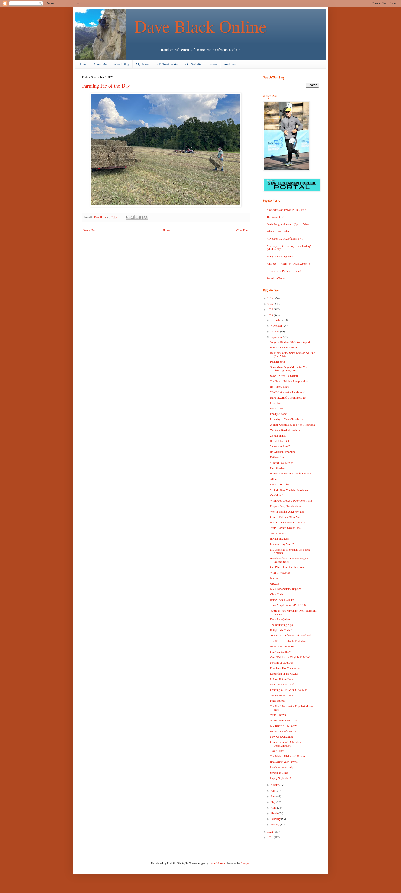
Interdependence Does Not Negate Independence (289, 559)
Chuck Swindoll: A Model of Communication (286, 743)
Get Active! (276, 408)
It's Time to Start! (279, 386)
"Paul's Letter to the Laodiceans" (288, 392)
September (277, 337)
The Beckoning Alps (281, 625)
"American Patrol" (280, 446)
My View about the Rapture (285, 589)
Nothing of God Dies (282, 662)
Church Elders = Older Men (285, 517)
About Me (100, 64)
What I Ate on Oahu (278, 231)
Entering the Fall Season (283, 347)
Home (82, 64)
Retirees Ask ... (278, 457)
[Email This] (128, 217)
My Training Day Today (283, 725)
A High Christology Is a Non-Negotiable (292, 424)
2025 (270, 303)
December (276, 320)
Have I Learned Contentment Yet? (288, 397)
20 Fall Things (278, 435)
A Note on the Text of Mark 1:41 (285, 238)
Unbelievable (277, 468)
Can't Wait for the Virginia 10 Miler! (290, 657)
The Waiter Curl (275, 217)
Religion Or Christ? (281, 630)
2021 (270, 837)
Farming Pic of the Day (283, 731)
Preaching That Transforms (285, 668)
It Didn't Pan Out (279, 441)
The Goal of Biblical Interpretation (289, 381)
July (273, 790)
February (276, 819)
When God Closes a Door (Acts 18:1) (291, 500)
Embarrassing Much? (282, 544)
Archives (230, 64)
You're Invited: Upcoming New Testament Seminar (293, 612)
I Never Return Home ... (283, 679)
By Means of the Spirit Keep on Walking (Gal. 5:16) (292, 354)
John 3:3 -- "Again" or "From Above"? (288, 263)
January (275, 824)
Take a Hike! (277, 751)
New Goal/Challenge (281, 736)
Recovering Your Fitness (284, 761)
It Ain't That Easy (279, 538)
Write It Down (278, 715)
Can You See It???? (280, 652)
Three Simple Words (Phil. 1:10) (288, 605)
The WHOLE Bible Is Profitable (288, 641)
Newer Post (89, 230)
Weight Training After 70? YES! (288, 511)
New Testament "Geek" (283, 684)
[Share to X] (136, 217)
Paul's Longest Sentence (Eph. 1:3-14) (288, 224)
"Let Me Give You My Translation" (289, 490)
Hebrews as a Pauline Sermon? (284, 271)
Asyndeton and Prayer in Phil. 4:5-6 (286, 209)
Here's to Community (282, 767)
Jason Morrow (217, 863)
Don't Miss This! (279, 484)
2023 (270, 315)
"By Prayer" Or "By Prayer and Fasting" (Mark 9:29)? (289, 247)
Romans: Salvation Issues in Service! (290, 473)
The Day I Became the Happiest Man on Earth (292, 707)
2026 (270, 298)
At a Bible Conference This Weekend (290, 635)
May (273, 802)
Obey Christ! (277, 594)
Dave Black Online (200, 26)
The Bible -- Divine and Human (287, 756)
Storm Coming (278, 533)
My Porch (275, 578)
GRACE (274, 583)
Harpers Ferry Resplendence (285, 506)
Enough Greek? (278, 414)
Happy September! (280, 778)
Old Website (193, 64)
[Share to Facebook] (141, 217)
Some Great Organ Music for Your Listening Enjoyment (289, 368)
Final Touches (277, 700)
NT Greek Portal (167, 64)
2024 (270, 309)
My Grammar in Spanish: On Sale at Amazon (290, 551)
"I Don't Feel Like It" (281, 462)
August (275, 784)
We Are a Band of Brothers (285, 430)
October (275, 331)
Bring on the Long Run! (280, 256)
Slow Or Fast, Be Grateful (284, 375)
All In (273, 479)
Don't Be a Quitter (280, 619)
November (277, 325)
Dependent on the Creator (284, 673)
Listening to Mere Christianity (286, 419)
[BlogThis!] (132, 217)
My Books (142, 64)
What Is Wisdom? (280, 572)
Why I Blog (121, 64)
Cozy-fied (275, 403)
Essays (212, 64)
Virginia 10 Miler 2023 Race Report (290, 342)
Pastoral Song (277, 361)
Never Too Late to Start (283, 646)
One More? (276, 495)
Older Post (242, 230)
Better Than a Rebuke (282, 599)
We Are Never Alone (281, 695)
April (274, 807)
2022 (270, 831)
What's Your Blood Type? (284, 720)
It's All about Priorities (282, 452)
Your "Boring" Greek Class (285, 527)
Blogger (245, 863)
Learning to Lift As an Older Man (288, 690)
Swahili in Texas (276, 278)
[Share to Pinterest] (145, 217)
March (274, 813)
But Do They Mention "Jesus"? (287, 522)
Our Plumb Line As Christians (287, 567)
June (273, 796)
